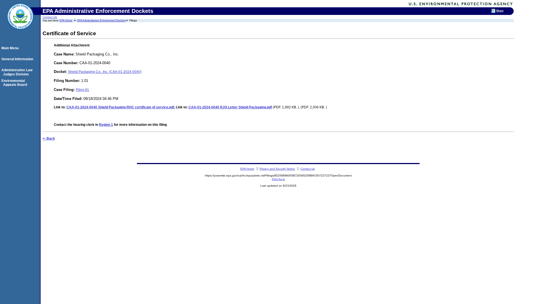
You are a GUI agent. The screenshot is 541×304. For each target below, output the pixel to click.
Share (500, 10)
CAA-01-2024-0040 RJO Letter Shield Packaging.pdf (230, 107)
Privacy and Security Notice (277, 168)
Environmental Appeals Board (15, 83)
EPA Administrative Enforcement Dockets (101, 20)
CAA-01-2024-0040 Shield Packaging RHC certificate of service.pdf (120, 107)
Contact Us (50, 17)
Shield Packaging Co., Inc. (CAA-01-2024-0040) (104, 72)
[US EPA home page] (20, 32)
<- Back (49, 138)
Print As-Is (278, 179)
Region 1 (106, 125)
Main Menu (11, 48)
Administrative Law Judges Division (17, 72)
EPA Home (65, 20)
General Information (18, 59)
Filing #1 (82, 90)
